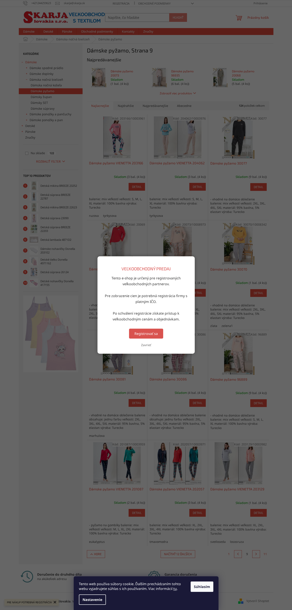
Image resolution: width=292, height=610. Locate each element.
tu (175, 588)
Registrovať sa (146, 333)
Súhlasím (202, 586)
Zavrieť (146, 345)
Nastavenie (92, 599)
